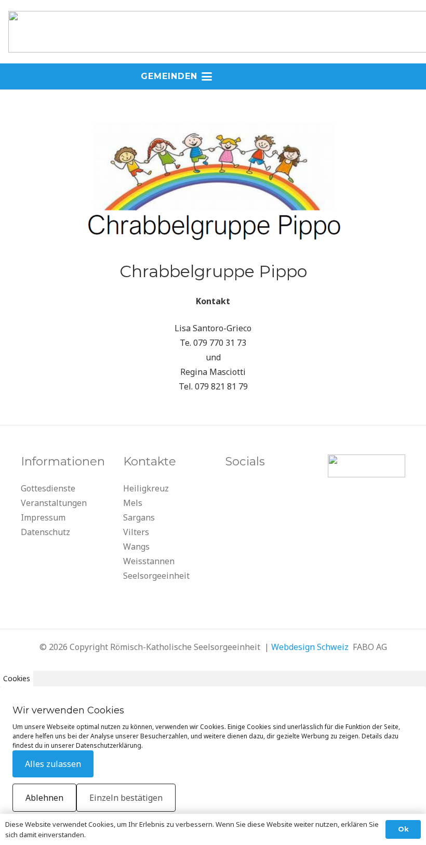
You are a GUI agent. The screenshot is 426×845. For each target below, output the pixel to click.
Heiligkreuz (146, 488)
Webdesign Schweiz (310, 647)
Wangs (136, 546)
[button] (213, 76)
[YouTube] (235, 491)
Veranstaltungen (54, 503)
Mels (132, 503)
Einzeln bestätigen (126, 797)
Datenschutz (45, 532)
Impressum (43, 517)
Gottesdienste (48, 488)
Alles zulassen (53, 764)
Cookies (16, 678)
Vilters (136, 532)
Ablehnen (44, 797)
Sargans (139, 517)
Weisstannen (149, 561)
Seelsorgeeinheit (156, 575)
